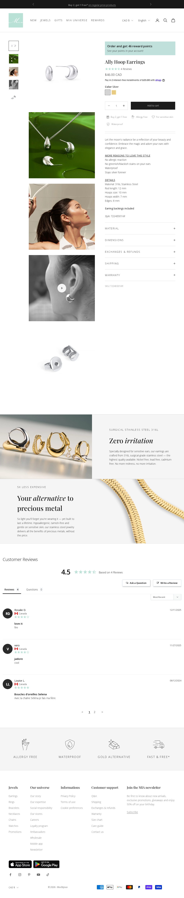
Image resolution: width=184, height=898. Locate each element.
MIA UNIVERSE (76, 20)
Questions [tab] (32, 589)
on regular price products (102, 4)
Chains (12, 819)
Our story (35, 796)
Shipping (96, 802)
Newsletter (36, 849)
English (142, 20)
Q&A (94, 796)
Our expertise (38, 802)
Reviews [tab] (9, 589)
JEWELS (45, 20)
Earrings (13, 796)
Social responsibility (41, 808)
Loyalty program (39, 826)
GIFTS (58, 20)
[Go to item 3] (14, 72)
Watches (13, 826)
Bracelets (14, 808)
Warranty (96, 813)
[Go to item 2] (14, 59)
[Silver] (107, 92)
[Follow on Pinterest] (29, 874)
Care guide (97, 826)
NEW (33, 20)
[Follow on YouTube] (38, 874)
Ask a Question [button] (138, 583)
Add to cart (153, 105)
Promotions (15, 831)
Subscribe (132, 812)
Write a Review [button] (169, 583)
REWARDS (98, 20)
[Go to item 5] (14, 98)
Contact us (97, 831)
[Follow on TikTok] (48, 874)
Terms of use (68, 802)
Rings (12, 802)
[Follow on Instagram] (20, 874)
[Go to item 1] (14, 46)
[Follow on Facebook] (10, 874)
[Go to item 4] (14, 85)
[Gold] (113, 92)
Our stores (36, 813)
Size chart (96, 819)
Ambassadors (37, 831)
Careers (34, 819)
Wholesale (36, 837)
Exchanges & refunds (103, 808)
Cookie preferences (72, 808)
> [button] (102, 712)
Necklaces (14, 813)
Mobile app (36, 843)
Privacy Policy (68, 796)
